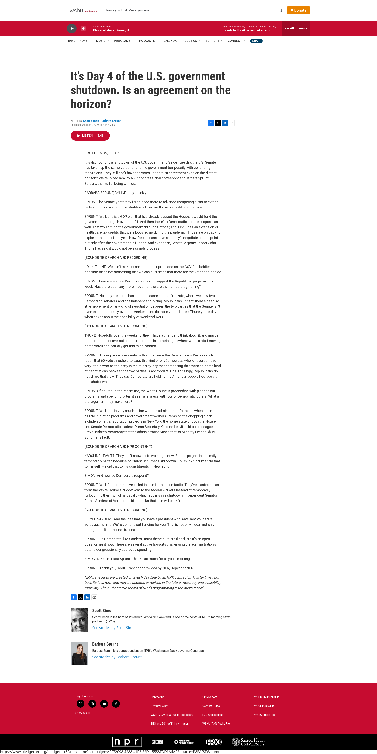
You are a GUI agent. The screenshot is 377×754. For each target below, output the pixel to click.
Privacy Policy (159, 706)
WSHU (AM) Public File (216, 723)
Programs (122, 40)
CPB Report (209, 697)
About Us (190, 40)
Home (71, 40)
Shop (256, 40)
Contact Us (157, 697)
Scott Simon (91, 121)
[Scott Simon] (79, 620)
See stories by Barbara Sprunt (117, 656)
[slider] (89, 28)
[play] (72, 28)
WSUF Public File (264, 706)
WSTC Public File (264, 714)
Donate (300, 10)
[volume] (83, 28)
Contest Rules (211, 706)
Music (101, 40)
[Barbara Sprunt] (79, 653)
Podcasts (147, 40)
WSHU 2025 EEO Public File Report (172, 714)
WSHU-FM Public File (266, 697)
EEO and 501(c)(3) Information (170, 723)
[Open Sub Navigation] (90, 40)
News (83, 40)
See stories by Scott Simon (114, 627)
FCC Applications (212, 714)
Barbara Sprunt (111, 121)
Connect (235, 40)
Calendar (171, 40)
